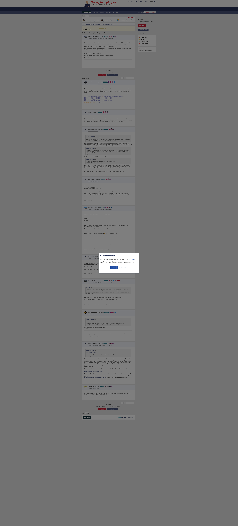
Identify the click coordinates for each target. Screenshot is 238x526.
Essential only (122, 268)
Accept (113, 268)
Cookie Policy (131, 259)
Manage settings (118, 271)
